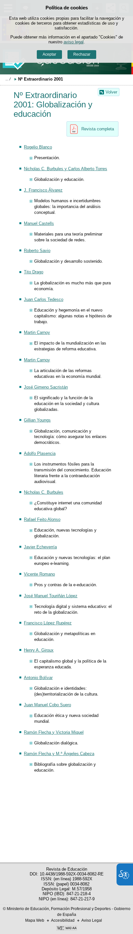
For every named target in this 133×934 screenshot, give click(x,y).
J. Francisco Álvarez (43, 190)
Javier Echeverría (40, 546)
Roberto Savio (37, 250)
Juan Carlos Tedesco (43, 299)
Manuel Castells (39, 223)
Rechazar (81, 54)
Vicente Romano (39, 574)
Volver (111, 92)
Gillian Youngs (37, 420)
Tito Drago (33, 271)
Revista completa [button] (97, 128)
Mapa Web (34, 920)
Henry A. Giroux (39, 650)
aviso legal (74, 41)
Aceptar (49, 54)
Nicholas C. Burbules (43, 492)
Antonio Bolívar (38, 677)
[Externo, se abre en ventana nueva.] (66, 929)
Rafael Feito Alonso (42, 519)
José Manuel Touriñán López (50, 595)
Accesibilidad (63, 920)
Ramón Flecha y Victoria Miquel (54, 732)
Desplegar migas (8, 79)
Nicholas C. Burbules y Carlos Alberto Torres (65, 168)
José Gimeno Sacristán (46, 387)
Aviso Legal (91, 920)
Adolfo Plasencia (40, 453)
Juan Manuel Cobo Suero (47, 704)
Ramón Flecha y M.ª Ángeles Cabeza (59, 753)
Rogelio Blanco (38, 147)
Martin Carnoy (37, 332)
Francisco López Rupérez (48, 623)
